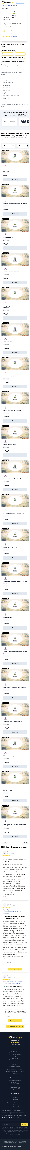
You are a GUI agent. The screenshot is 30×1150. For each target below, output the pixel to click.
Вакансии (15, 1099)
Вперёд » (25, 842)
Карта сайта (15, 1106)
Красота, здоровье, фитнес (15, 1069)
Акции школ (15, 1083)
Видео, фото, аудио (15, 1060)
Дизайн (15, 1056)
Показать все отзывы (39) (15, 1026)
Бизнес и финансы (15, 1054)
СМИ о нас (15, 1101)
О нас (15, 1104)
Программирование (15, 1053)
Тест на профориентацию (15, 1102)
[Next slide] (27, 146)
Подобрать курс (15, 1087)
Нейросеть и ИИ (15, 1051)
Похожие (15, 179)
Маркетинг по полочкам (14, 910)
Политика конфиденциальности (11, 1146)
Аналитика (15, 1058)
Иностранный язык (15, 1066)
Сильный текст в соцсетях (14, 981)
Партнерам (15, 1097)
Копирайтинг (20, 54)
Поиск (24, 1124)
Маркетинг (15, 1064)
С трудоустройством (15, 1082)
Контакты (15, 1096)
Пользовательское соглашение (10, 1148)
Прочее (15, 1073)
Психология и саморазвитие (15, 1071)
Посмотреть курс (15, 969)
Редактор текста (7, 54)
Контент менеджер (8, 50)
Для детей (15, 1068)
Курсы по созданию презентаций (12, 57)
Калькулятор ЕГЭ (15, 1089)
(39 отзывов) (14, 36)
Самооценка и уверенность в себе (13, 61)
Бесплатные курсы (15, 1080)
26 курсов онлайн (7, 34)
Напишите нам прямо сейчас (10, 1117)
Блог (15, 1085)
